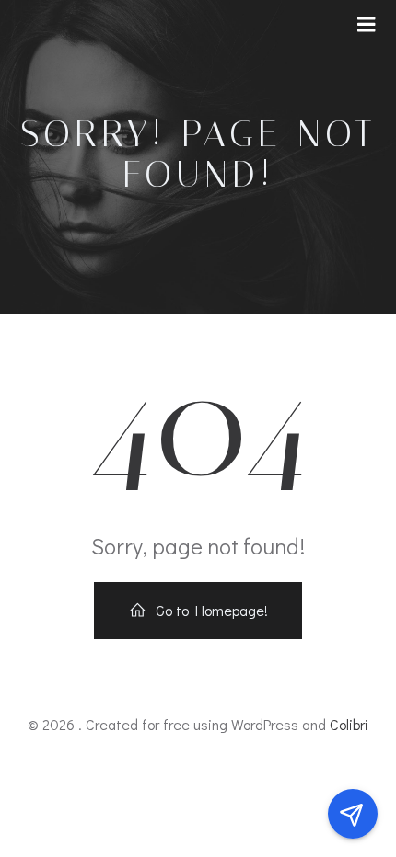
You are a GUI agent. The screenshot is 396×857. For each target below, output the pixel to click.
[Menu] (366, 24)
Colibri (349, 724)
